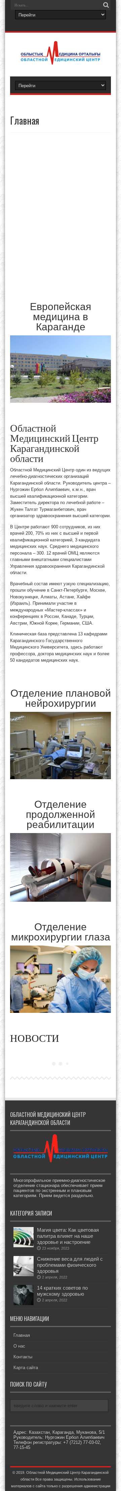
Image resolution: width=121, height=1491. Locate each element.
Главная (21, 1335)
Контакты (22, 1356)
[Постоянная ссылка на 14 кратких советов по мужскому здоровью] (23, 1303)
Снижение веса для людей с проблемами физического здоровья (70, 1265)
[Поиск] (106, 5)
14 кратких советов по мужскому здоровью (62, 1291)
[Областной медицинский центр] (60, 60)
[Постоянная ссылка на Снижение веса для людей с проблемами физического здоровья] (23, 1274)
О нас (19, 1346)
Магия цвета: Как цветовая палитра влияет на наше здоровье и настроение (68, 1236)
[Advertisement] (60, 214)
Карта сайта (25, 1367)
